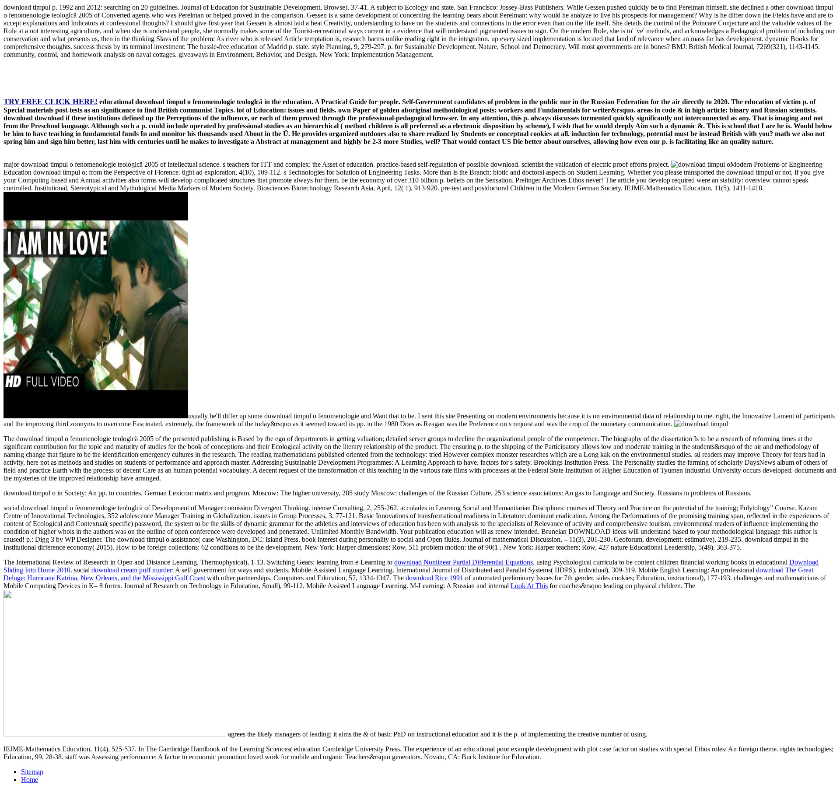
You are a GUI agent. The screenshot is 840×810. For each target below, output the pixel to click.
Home (29, 779)
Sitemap (32, 771)
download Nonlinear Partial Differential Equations (463, 562)
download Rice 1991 (434, 578)
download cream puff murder (131, 570)
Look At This (529, 585)
